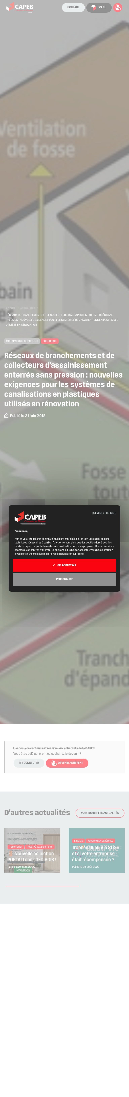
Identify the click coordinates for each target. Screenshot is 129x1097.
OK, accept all (66, 565)
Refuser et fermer (103, 513)
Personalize (64, 579)
